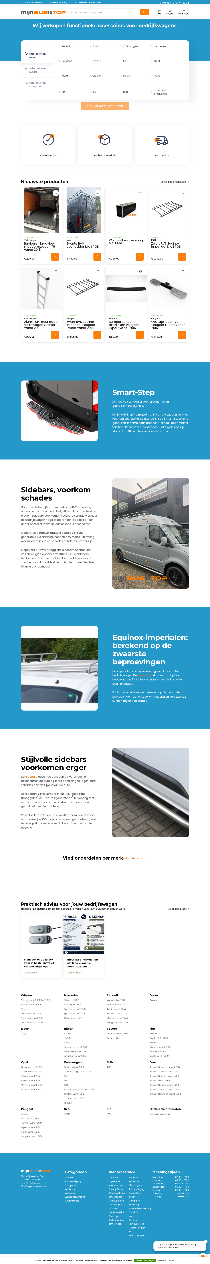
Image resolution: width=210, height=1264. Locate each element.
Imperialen (70, 1193)
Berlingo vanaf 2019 (31, 1004)
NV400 (67, 1042)
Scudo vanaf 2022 (160, 1051)
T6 (65, 1080)
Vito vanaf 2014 (72, 1004)
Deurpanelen (72, 1200)
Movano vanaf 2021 (31, 1089)
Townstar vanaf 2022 (75, 1051)
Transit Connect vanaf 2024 (165, 1094)
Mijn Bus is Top (116, 1200)
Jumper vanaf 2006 (32, 1022)
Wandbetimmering (75, 1196)
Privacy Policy (116, 1189)
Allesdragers (135, 1185)
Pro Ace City (114, 1038)
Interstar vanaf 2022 (75, 1056)
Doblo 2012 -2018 (159, 1038)
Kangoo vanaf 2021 (117, 1022)
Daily (23, 1033)
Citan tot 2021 (71, 1000)
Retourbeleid (115, 1196)
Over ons (113, 1177)
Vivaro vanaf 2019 (30, 1080)
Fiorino (153, 1033)
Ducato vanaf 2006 (160, 1047)
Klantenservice (117, 1212)
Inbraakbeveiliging (160, 1114)
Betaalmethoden (118, 1193)
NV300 (67, 1038)
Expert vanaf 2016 (30, 1127)
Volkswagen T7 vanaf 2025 (79, 1089)
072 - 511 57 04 (32, 1183)
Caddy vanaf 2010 (74, 1067)
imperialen (145, 675)
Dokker (153, 1000)
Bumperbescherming (140, 1208)
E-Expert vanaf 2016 (32, 1136)
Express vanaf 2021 (117, 1013)
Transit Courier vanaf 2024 (164, 1085)
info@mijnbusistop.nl (35, 1186)
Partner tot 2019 (30, 1118)
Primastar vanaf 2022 (75, 1047)
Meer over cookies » (166, 1260)
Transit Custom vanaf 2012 (164, 1076)
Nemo (24, 1009)
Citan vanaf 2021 (73, 1018)
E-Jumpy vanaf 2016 (32, 1018)
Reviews (133, 1220)
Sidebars (133, 1177)
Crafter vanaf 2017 (74, 1098)
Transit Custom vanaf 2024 (165, 1089)
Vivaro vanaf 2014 (30, 1076)
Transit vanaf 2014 (160, 1080)
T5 (65, 1076)
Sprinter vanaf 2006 (75, 1009)
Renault (69, 1177)
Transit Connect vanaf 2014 (165, 1067)
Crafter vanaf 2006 (74, 1094)
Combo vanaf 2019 (31, 1071)
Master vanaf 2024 (117, 1018)
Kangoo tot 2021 (116, 1000)
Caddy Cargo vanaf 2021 (77, 1071)
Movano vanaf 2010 (31, 1085)
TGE (109, 1067)
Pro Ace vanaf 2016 (117, 1033)
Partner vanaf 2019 (31, 1123)
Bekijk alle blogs (177, 909)
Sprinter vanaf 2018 (74, 1013)
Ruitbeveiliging (136, 1189)
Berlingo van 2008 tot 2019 (35, 1000)
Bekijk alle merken (134, 858)
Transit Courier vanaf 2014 (164, 1071)
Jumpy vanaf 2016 (31, 1013)
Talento (154, 1042)
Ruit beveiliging (73, 1181)
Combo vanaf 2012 (31, 1067)
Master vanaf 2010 (117, 1004)
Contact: (174, 2)
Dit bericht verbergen (145, 1260)
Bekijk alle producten (173, 182)
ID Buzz (68, 1102)
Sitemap (113, 1216)
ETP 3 (67, 1114)
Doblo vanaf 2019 (159, 1056)
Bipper (24, 1114)
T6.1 (66, 1085)
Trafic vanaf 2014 (116, 1009)
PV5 (109, 1114)
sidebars (31, 777)
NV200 (67, 1033)
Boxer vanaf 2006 (30, 1131)
